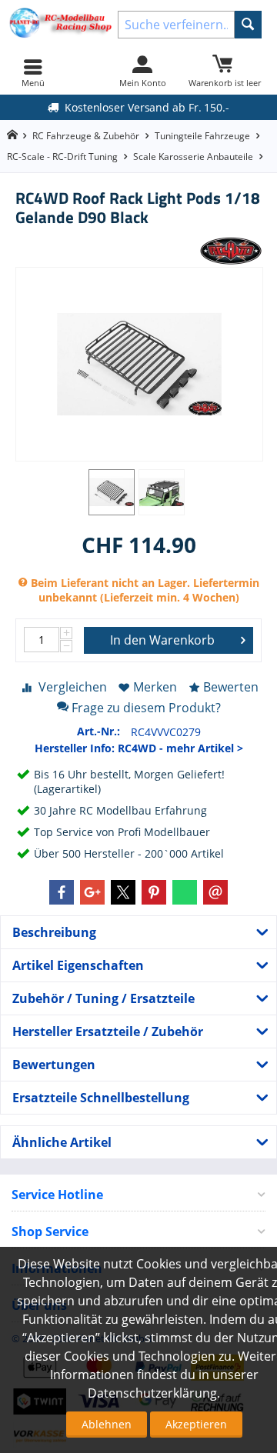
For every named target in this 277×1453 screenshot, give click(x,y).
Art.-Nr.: (98, 731)
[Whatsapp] (184, 892)
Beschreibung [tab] (54, 932)
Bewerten (231, 686)
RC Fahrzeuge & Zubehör (85, 135)
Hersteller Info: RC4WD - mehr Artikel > (139, 748)
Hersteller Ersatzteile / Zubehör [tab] (107, 1031)
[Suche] (248, 24)
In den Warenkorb (162, 640)
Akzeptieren (196, 1424)
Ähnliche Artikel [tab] (62, 1142)
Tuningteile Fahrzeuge (202, 135)
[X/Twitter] (123, 892)
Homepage (11, 135)
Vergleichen (72, 686)
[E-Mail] (215, 892)
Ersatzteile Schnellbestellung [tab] (100, 1097)
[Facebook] (61, 892)
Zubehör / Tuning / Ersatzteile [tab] (103, 998)
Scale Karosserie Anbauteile (193, 156)
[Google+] (92, 892)
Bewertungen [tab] (53, 1064)
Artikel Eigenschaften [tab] (78, 965)
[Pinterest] (154, 892)
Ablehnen (107, 1424)
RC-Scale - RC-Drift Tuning (62, 156)
